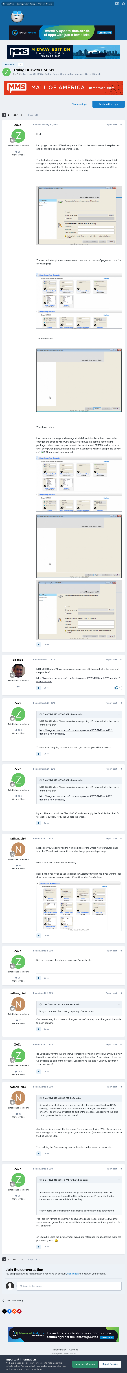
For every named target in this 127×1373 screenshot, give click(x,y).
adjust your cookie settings (42, 1366)
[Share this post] (121, 124)
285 (19, 152)
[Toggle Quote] (40, 714)
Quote (47, 644)
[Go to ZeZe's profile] (6, 72)
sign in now (73, 1273)
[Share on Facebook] (9, 1311)
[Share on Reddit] (14, 1311)
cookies (26, 1363)
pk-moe (18, 659)
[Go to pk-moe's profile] (18, 671)
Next (15, 115)
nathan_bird (17, 838)
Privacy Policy (59, 1349)
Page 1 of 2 (33, 115)
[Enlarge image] (43, 452)
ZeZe (19, 74)
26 (19, 865)
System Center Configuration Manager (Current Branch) (73, 74)
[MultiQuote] (38, 644)
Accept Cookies (86, 1364)
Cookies (73, 1349)
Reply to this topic (108, 104)
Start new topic (79, 104)
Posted (45, 124)
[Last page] (22, 115)
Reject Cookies (110, 1364)
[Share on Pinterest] (19, 1311)
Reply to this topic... (32, 1286)
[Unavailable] (79, 215)
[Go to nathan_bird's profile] (18, 849)
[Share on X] (4, 1311)
